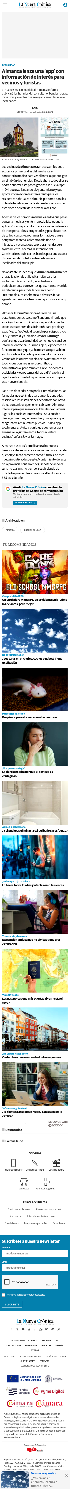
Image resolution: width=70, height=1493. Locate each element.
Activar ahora (23, 503)
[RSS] (59, 1329)
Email (4, 1262)
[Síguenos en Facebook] (11, 1329)
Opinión (59, 1346)
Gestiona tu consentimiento (35, 1366)
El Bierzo (33, 1341)
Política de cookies (56, 1357)
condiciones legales (35, 1295)
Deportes (46, 1346)
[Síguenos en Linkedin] (35, 1329)
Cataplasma (59, 1223)
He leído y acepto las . (26, 1295)
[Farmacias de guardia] (45, 1184)
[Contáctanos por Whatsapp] (41, 1329)
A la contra (15, 1216)
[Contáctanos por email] (53, 1329)
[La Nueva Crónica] (35, 1323)
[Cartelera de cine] (56, 1165)
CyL (56, 1341)
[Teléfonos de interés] (13, 1165)
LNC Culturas (14, 1346)
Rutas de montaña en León (40, 1216)
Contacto (45, 1361)
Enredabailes (11, 1223)
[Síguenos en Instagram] (29, 1329)
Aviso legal (9, 1357)
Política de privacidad (31, 1357)
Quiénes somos (27, 1361)
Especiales (31, 1346)
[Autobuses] (24, 1184)
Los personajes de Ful (35, 1223)
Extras (35, 1351)
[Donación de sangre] (35, 1165)
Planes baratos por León (49, 1209)
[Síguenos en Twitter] (17, 1329)
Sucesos (46, 1341)
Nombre (6, 1248)
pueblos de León (32, 530)
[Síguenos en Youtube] (23, 1329)
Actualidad (8, 65)
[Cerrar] (66, 1475)
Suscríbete (12, 1304)
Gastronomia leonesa (19, 1209)
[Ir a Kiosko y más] (47, 1329)
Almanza (10, 530)
